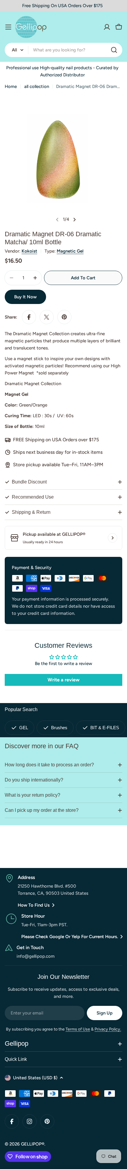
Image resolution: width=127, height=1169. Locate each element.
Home (11, 86)
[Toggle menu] (8, 27)
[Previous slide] (57, 219)
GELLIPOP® (32, 1144)
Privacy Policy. (108, 1029)
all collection (36, 86)
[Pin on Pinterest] (64, 317)
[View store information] (112, 538)
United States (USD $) (35, 1077)
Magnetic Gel (70, 251)
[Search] (114, 49)
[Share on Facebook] (29, 317)
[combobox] (63, 50)
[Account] (106, 27)
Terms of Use (78, 1029)
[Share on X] (47, 317)
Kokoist (29, 251)
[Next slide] (74, 219)
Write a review (63, 680)
